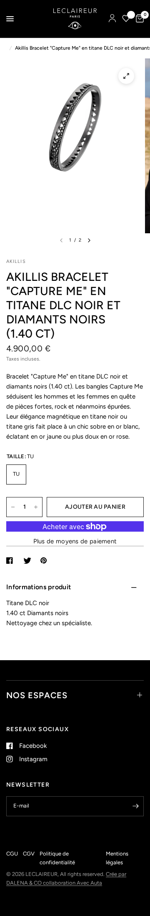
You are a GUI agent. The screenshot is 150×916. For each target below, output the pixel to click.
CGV (29, 853)
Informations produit (38, 587)
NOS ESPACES (37, 695)
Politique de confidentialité (57, 858)
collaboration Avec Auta (72, 883)
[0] (138, 19)
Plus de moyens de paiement (75, 541)
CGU (12, 853)
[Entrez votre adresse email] (135, 806)
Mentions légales (117, 858)
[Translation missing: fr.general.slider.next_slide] (89, 240)
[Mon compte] (112, 19)
